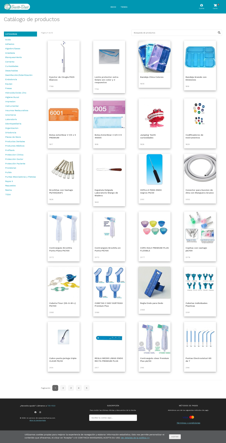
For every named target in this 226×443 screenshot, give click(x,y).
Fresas (8, 88)
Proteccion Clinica (14, 154)
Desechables (11, 70)
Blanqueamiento (13, 57)
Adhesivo (9, 44)
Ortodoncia (10, 132)
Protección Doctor (14, 159)
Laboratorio (11, 119)
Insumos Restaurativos (16, 110)
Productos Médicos (14, 146)
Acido (8, 39)
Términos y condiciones (188, 423)
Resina (8, 190)
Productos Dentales (15, 141)
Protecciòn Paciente (15, 163)
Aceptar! (175, 437)
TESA (8, 194)
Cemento (9, 61)
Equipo (8, 84)
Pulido (8, 172)
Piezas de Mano (13, 137)
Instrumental (12, 106)
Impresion (10, 101)
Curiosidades (11, 66)
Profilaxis (10, 150)
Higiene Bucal (12, 97)
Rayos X (9, 181)
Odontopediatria (13, 123)
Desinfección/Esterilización (18, 75)
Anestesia (10, 53)
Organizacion (11, 128)
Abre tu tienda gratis (38, 420)
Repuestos (10, 185)
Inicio (113, 7)
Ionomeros (10, 115)
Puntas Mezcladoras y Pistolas (20, 177)
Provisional (10, 168)
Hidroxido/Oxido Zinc (15, 93)
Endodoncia (11, 79)
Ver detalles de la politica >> (135, 437)
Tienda (124, 7)
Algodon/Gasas (12, 48)
